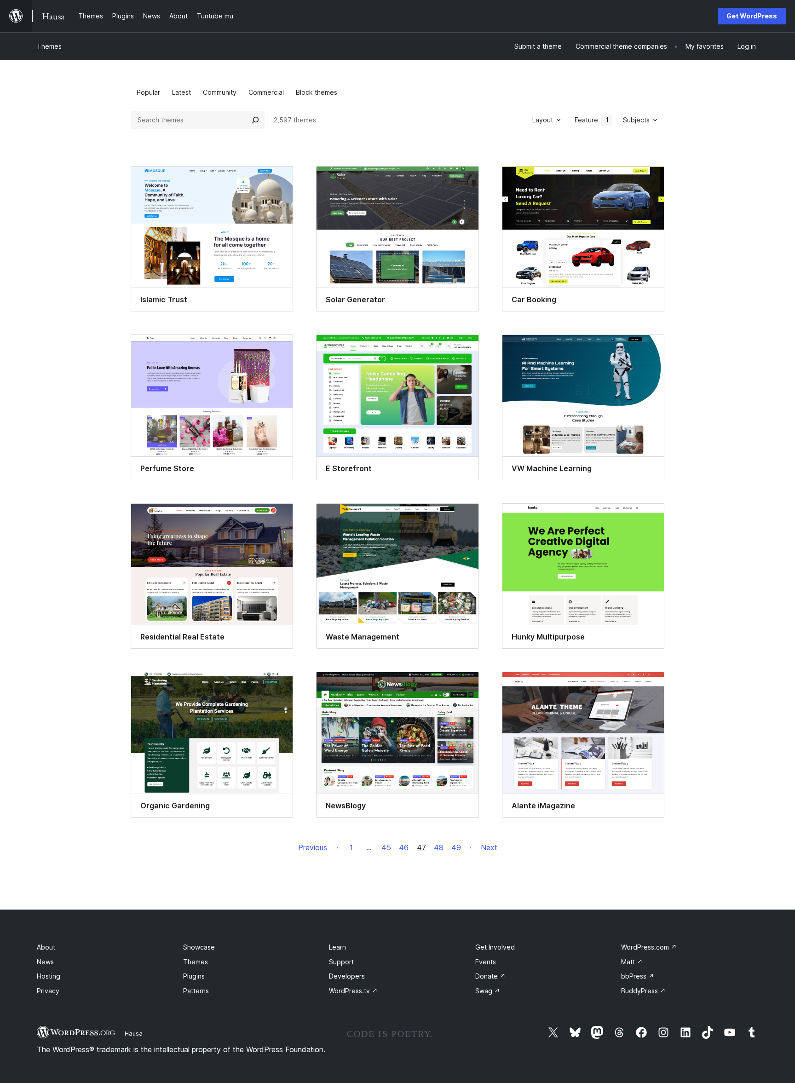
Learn (337, 947)
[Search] (255, 120)
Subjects (636, 120)
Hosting (48, 976)
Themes (49, 46)
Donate (490, 976)
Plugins (194, 976)
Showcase (199, 947)
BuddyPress (643, 991)
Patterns (196, 991)
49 (456, 847)
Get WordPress (751, 16)
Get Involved (495, 947)
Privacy (48, 991)
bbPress (637, 976)
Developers (347, 976)
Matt (632, 962)
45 (386, 847)
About (46, 947)
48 (439, 847)
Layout (542, 120)
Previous (312, 847)
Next (489, 847)
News (45, 962)
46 (404, 847)
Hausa (134, 1033)
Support (341, 962)
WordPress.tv (353, 991)
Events (485, 962)
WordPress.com (649, 947)
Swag (487, 991)
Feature (592, 120)
